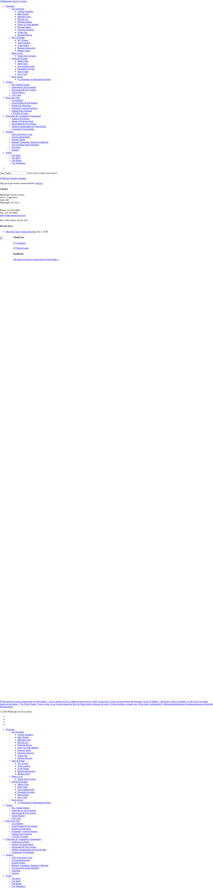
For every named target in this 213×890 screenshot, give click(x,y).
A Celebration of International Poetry (34, 802)
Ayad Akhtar (23, 768)
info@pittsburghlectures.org (13, 215)
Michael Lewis (24, 740)
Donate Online (18, 863)
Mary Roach (23, 737)
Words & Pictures (20, 781)
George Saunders (25, 734)
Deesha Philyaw (24, 758)
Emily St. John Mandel (27, 747)
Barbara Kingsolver (26, 771)
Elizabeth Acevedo (26, 792)
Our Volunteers (19, 886)
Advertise (16, 870)
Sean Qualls (22, 795)
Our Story (16, 878)
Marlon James (23, 774)
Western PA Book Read (22, 844)
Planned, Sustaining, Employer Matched (30, 865)
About (9, 876)
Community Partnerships (23, 852)
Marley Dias (23, 784)
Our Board (16, 883)
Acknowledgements (21, 860)
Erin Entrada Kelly (26, 789)
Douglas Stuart (24, 750)
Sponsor (15, 873)
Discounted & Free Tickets (24, 813)
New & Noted (18, 761)
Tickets (9, 805)
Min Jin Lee (22, 742)
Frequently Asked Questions (25, 831)
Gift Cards (16, 818)
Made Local (17, 776)
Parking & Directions (21, 829)
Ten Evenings (18, 732)
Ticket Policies (18, 815)
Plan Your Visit (13, 821)
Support (9, 855)
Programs (10, 729)
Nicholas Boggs (24, 745)
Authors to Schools (20, 842)
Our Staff (16, 881)
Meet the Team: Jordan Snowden (21, 231)
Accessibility (17, 823)
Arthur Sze (22, 755)
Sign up (39, 183)
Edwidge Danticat (25, 753)
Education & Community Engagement (23, 839)
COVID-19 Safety (20, 836)
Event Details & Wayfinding (25, 826)
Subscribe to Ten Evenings (24, 810)
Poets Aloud (17, 800)
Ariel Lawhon (23, 766)
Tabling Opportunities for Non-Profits (29, 849)
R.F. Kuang (22, 763)
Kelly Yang (22, 787)
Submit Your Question (22, 834)
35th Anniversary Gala (22, 857)
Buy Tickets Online (20, 808)
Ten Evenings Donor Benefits (25, 868)
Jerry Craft (22, 797)
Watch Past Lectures (26, 779)
